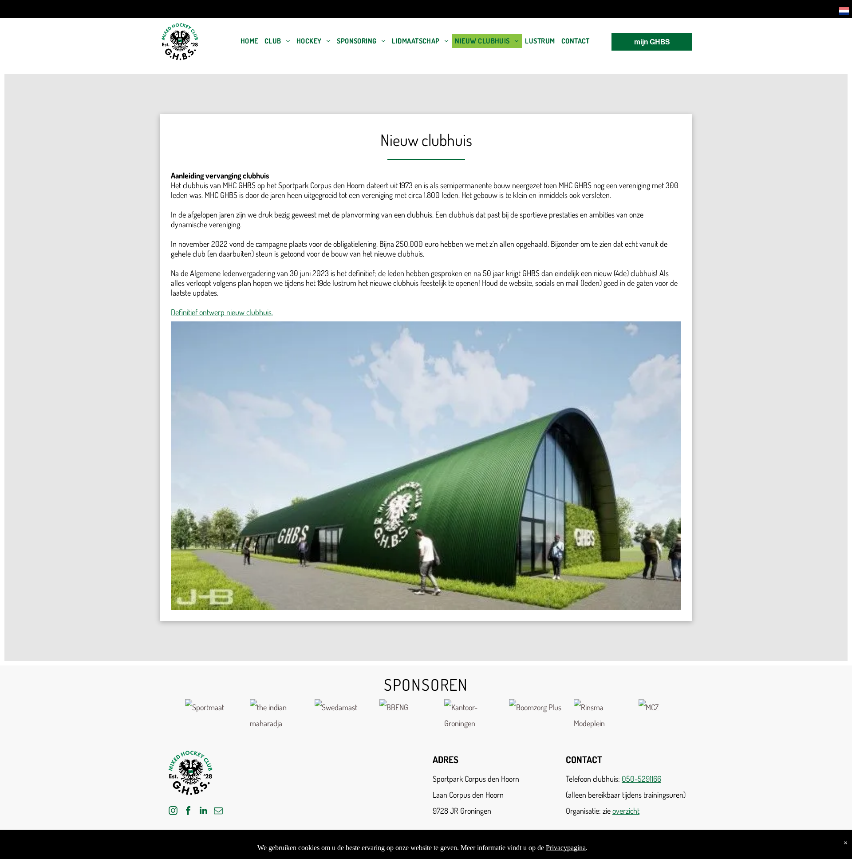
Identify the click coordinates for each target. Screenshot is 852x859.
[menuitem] (249, 41)
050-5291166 (641, 779)
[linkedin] (203, 811)
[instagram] (173, 811)
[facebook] (188, 811)
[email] (218, 811)
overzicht (625, 810)
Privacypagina (566, 847)
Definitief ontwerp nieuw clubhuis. (222, 312)
